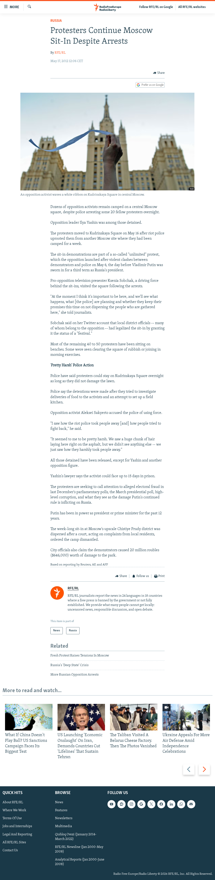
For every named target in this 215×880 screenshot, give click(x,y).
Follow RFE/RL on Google (156, 7)
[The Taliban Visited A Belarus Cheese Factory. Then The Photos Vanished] (133, 717)
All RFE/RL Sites (14, 842)
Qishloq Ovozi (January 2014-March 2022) (75, 837)
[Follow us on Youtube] (111, 804)
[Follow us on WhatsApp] (181, 804)
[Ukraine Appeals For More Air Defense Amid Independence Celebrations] (186, 717)
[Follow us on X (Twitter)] (151, 804)
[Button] (159, 73)
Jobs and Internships (17, 826)
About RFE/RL (13, 802)
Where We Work (14, 810)
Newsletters (63, 818)
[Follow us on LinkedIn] (171, 804)
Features (61, 810)
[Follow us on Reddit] (121, 804)
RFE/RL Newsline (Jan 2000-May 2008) (79, 849)
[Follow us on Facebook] (161, 804)
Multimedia (63, 826)
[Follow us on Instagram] (131, 804)
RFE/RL (60, 53)
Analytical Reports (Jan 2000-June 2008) (79, 862)
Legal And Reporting (17, 834)
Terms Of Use (12, 818)
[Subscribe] (191, 804)
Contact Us (10, 850)
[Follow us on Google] (141, 804)
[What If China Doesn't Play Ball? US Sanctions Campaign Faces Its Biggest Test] (28, 717)
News (59, 802)
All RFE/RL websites (192, 7)
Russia (56, 21)
